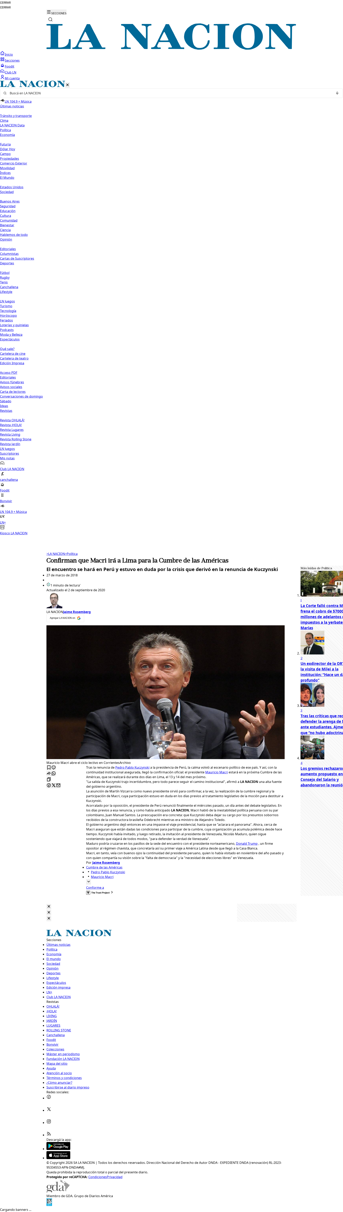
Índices (5, 173)
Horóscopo (8, 315)
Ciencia (5, 230)
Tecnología (8, 311)
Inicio (9, 54)
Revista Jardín (10, 444)
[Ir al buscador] (50, 19)
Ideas (4, 406)
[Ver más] (88, 882)
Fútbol (5, 273)
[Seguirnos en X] (48, 1110)
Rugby (5, 277)
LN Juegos (7, 301)
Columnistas (9, 254)
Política (71, 554)
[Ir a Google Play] (58, 1149)
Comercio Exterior (13, 163)
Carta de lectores (13, 391)
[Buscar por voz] (337, 93)
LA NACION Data (12, 125)
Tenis (4, 282)
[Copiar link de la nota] (48, 779)
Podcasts (7, 330)
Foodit (9, 66)
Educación (7, 211)
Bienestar (7, 225)
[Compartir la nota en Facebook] (48, 785)
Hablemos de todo (14, 234)
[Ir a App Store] (58, 1158)
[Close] (48, 906)
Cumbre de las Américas (104, 867)
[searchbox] (170, 93)
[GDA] (57, 1191)
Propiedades (9, 158)
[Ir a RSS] (48, 1135)
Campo (5, 154)
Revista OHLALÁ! (12, 420)
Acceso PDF (8, 372)
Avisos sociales (11, 387)
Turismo (6, 306)
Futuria (5, 144)
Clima (4, 120)
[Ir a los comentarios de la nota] (53, 767)
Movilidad (7, 168)
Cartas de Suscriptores (17, 258)
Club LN (10, 72)
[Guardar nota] (48, 767)
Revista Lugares (12, 430)
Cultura (5, 215)
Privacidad (114, 1177)
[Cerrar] (67, 85)
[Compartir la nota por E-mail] (58, 785)
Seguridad (7, 206)
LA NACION (55, 554)
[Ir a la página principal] (171, 48)
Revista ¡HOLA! (11, 425)
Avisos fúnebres (12, 382)
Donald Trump (247, 843)
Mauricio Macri (216, 772)
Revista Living (10, 434)
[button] (171, 308)
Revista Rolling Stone (15, 439)
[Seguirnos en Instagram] (48, 1122)
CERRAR (5, 2)
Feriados (6, 320)
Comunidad (8, 220)
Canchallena (9, 287)
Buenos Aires (10, 201)
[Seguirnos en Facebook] (48, 1098)
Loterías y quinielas (14, 325)
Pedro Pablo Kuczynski (132, 767)
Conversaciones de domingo (21, 396)
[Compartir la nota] (48, 773)
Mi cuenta (12, 78)
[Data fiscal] (49, 1205)
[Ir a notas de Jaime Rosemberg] (165, 600)
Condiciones (97, 1177)
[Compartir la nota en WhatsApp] (53, 773)
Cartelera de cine (12, 353)
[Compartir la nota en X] (53, 785)
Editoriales (8, 249)
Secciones (12, 60)
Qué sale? (7, 349)
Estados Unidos (11, 187)
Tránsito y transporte (16, 116)
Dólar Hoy (7, 149)
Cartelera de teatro (14, 358)
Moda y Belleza (11, 334)
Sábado (5, 401)
